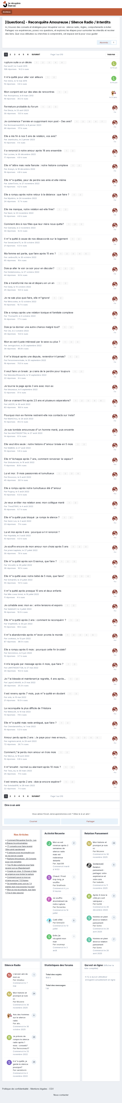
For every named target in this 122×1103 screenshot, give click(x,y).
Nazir (10, 213)
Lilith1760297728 (15, 667)
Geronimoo (13, 653)
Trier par (111, 54)
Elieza (10, 110)
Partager (90, 821)
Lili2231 (11, 404)
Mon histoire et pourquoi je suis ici (100, 845)
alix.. (19, 1023)
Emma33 (60, 922)
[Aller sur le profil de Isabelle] (89, 865)
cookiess (12, 638)
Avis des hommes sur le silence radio (21, 1017)
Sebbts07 (12, 609)
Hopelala (12, 535)
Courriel (33, 821)
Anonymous (13, 95)
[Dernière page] (44, 54)
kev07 (10, 66)
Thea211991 (13, 506)
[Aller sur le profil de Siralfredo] (49, 877)
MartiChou (12, 418)
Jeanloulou (13, 139)
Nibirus (11, 756)
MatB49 (11, 448)
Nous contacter (61, 1095)
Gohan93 (12, 580)
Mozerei (100, 851)
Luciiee (11, 154)
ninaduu (20, 980)
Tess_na (11, 770)
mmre (10, 81)
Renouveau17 (23, 1048)
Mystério (12, 198)
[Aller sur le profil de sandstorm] (9, 1062)
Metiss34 (12, 711)
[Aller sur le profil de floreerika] (49, 899)
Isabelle (100, 882)
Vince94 (11, 565)
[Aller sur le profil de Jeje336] (49, 843)
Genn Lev (12, 521)
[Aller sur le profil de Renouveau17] (9, 1037)
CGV (51, 1089)
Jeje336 (60, 863)
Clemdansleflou (15, 726)
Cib (9, 331)
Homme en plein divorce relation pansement (100, 920)
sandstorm (21, 1070)
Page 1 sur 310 (57, 54)
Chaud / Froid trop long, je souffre (59, 879)
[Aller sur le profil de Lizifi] (113, 63)
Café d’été (57, 919)
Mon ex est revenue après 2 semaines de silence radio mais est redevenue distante (60, 851)
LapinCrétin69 (14, 682)
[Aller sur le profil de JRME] (114, 107)
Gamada (12, 228)
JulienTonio (13, 183)
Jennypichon (14, 345)
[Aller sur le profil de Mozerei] (89, 843)
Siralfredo (61, 885)
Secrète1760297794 (17, 433)
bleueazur (12, 389)
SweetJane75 (14, 242)
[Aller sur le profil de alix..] (113, 93)
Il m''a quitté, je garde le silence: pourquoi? (20, 1064)
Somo (99, 925)
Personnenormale (16, 360)
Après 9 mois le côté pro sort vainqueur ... (100, 898)
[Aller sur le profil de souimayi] (49, 936)
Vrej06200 (12, 624)
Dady (10, 287)
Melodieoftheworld (16, 375)
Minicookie (13, 301)
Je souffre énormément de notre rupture (60, 901)
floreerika (61, 907)
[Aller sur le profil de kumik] (89, 896)
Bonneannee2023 (16, 125)
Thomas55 (13, 316)
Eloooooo (12, 477)
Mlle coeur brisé (15, 594)
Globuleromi (13, 462)
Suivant (36, 54)
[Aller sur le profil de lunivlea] (113, 78)
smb (10, 697)
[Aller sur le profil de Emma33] (49, 921)
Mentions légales (38, 1089)
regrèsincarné (14, 741)
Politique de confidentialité (15, 1089)
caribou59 (12, 257)
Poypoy (11, 491)
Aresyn (11, 169)
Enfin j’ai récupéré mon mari (59, 938)
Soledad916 (13, 785)
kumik (99, 904)
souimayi (61, 944)
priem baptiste (14, 550)
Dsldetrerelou (14, 272)
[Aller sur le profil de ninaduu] (9, 975)
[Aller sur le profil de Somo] (89, 918)
